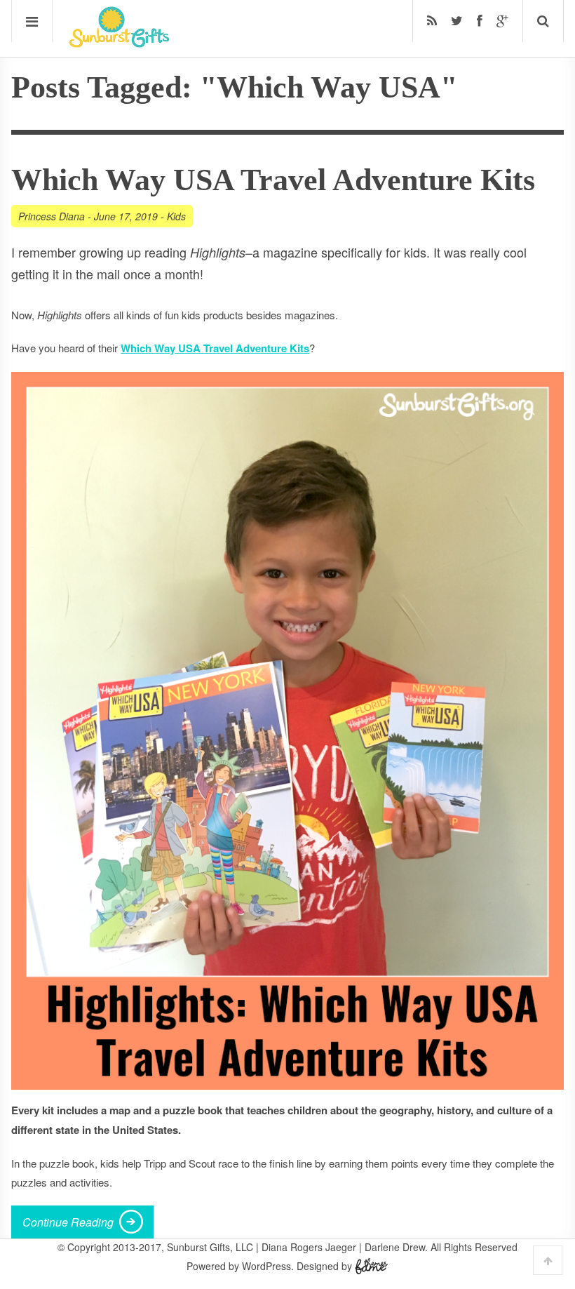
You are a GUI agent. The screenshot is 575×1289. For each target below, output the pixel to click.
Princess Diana (51, 216)
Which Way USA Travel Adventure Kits (273, 180)
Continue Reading (68, 1222)
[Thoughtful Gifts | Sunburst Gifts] (119, 43)
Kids (176, 216)
